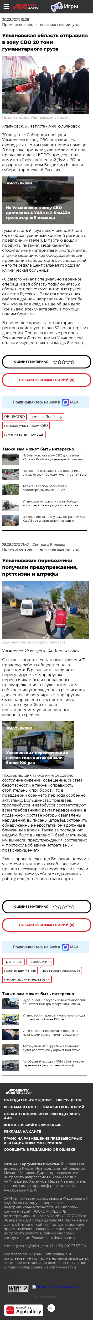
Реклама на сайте (22, 1131)
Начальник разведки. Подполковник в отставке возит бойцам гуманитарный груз (55, 472)
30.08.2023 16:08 (15, 20)
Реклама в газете (21, 1107)
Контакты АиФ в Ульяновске (33, 1125)
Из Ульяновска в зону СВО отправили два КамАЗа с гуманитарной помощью (54, 518)
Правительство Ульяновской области (35, 117)
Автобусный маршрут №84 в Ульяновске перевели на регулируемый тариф (53, 1063)
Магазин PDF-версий (63, 1107)
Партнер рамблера (45, 1296)
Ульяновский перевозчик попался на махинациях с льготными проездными (51, 1032)
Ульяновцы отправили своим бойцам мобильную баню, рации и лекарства (50, 503)
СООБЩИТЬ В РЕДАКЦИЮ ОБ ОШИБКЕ (39, 1149)
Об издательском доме (28, 1100)
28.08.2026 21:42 (15, 545)
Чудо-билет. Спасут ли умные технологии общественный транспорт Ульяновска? (54, 1002)
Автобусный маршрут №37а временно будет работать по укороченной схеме (51, 1048)
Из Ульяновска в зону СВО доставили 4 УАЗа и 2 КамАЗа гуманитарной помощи (53, 457)
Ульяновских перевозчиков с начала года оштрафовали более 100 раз (54, 1017)
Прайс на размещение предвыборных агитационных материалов (43, 1140)
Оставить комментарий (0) (46, 380)
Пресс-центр (69, 1100)
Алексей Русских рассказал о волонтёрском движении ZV (45, 488)
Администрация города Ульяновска (33, 642)
